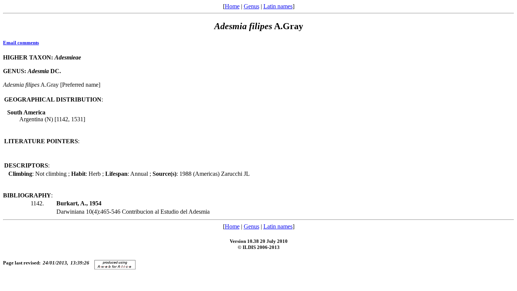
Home (232, 6)
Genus (251, 6)
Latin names (278, 6)
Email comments (21, 42)
